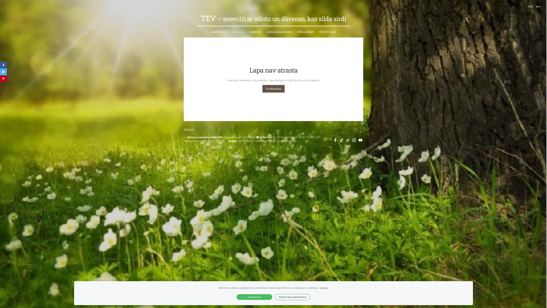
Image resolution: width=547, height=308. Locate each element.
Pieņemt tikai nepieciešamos (293, 297)
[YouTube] (360, 140)
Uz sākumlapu (273, 88)
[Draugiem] (348, 140)
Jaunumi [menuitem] (255, 32)
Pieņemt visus (254, 297)
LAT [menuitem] (523, 6)
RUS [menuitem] (538, 6)
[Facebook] (335, 140)
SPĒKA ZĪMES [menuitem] (305, 32)
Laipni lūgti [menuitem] (219, 32)
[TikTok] (341, 140)
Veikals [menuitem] (238, 32)
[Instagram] (354, 140)
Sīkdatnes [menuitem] (189, 129)
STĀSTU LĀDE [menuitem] (327, 32)
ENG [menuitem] (530, 6)
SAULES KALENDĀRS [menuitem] (279, 32)
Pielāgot (324, 287)
